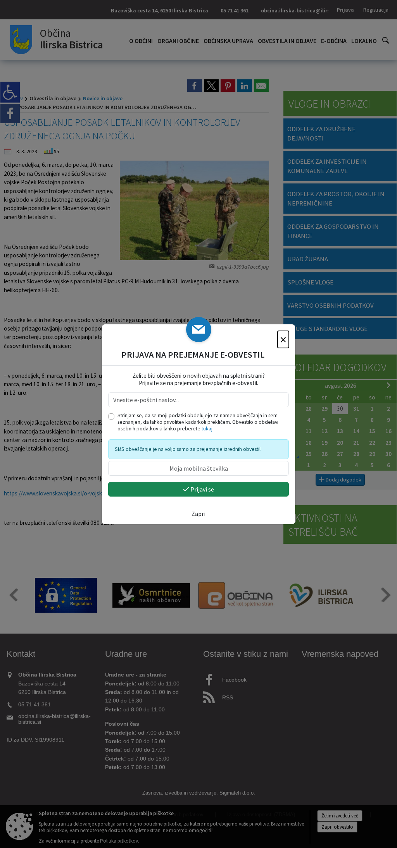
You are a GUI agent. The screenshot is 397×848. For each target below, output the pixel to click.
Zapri (198, 513)
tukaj (207, 428)
